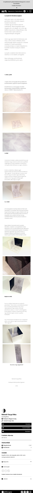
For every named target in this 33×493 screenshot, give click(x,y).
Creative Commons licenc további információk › (12, 474)
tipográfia (4, 455)
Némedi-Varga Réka (9, 415)
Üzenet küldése (26, 428)
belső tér (13, 457)
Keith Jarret (22, 455)
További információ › (16, 5)
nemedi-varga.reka (9, 420)
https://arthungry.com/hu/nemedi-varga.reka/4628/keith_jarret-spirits (14, 59)
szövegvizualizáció (6, 457)
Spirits (18, 455)
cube (10, 455)
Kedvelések (6, 447)
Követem (28, 424)
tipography (14, 455)
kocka (7, 455)
